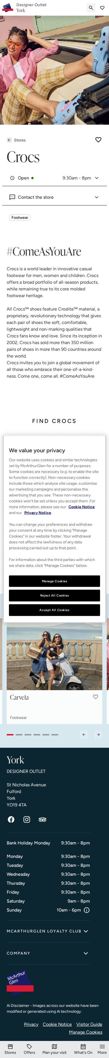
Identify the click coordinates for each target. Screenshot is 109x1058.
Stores (20, 140)
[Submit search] (91, 7)
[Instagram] (26, 819)
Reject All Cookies (54, 595)
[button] (95, 697)
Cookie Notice (57, 1024)
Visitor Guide (89, 1024)
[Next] (98, 735)
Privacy (31, 1024)
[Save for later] (98, 140)
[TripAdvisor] (42, 819)
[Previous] (84, 735)
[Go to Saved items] (102, 7)
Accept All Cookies (54, 610)
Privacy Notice (37, 512)
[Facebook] (11, 819)
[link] (31, 8)
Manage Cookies (85, 1032)
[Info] (86, 910)
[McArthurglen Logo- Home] (7, 7)
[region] (54, 529)
